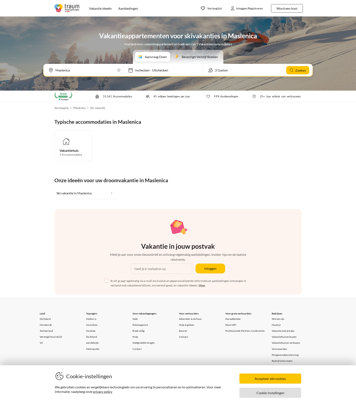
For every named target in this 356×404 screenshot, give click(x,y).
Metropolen (93, 348)
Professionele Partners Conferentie (245, 330)
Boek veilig (138, 330)
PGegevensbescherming (285, 354)
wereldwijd (92, 342)
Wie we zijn (278, 318)
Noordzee (91, 324)
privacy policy (102, 391)
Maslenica (79, 108)
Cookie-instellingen (270, 393)
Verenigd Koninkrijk (51, 336)
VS (41, 342)
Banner (183, 330)
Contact (136, 348)
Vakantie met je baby (283, 330)
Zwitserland (46, 330)
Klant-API (230, 324)
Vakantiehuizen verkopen (286, 342)
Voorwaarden (279, 348)
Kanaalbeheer (233, 318)
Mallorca (91, 318)
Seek (135, 318)
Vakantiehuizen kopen (284, 336)
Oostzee (90, 330)
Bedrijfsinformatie (282, 360)
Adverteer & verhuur (190, 318)
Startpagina (61, 108)
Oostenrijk (46, 324)
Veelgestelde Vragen (143, 342)
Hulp (135, 336)
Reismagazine (140, 324)
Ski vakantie (97, 108)
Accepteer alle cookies (270, 379)
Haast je (276, 324)
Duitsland (45, 318)
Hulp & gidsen (186, 324)
